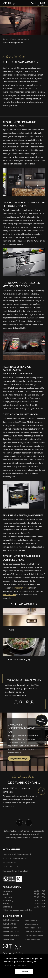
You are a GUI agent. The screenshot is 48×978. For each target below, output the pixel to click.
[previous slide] (19, 822)
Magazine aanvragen (19, 758)
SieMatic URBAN (10, 927)
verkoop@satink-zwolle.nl (16, 871)
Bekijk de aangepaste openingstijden (17, 910)
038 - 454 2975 (9, 594)
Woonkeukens (31, 924)
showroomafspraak (20, 587)
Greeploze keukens (34, 935)
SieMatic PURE (9, 924)
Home (5, 39)
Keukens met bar (33, 927)
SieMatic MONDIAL (11, 935)
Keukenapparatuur (18, 39)
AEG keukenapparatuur (13, 42)
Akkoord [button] (24, 972)
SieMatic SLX (8, 939)
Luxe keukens (31, 920)
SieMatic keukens (11, 920)
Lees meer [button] (21, 965)
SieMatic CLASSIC (11, 931)
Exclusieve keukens (34, 931)
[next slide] (28, 822)
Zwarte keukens (32, 939)
